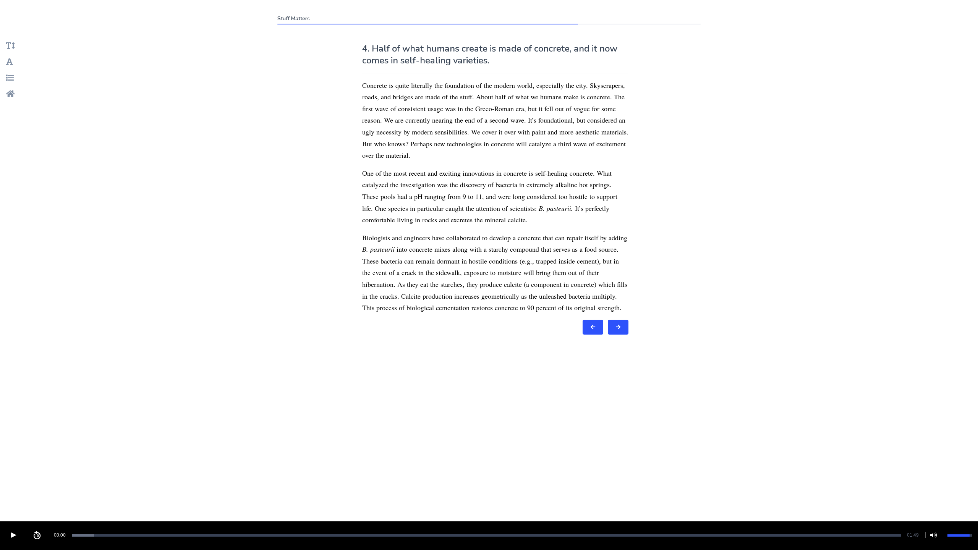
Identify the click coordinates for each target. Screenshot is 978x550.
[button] (13, 535)
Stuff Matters (293, 18)
